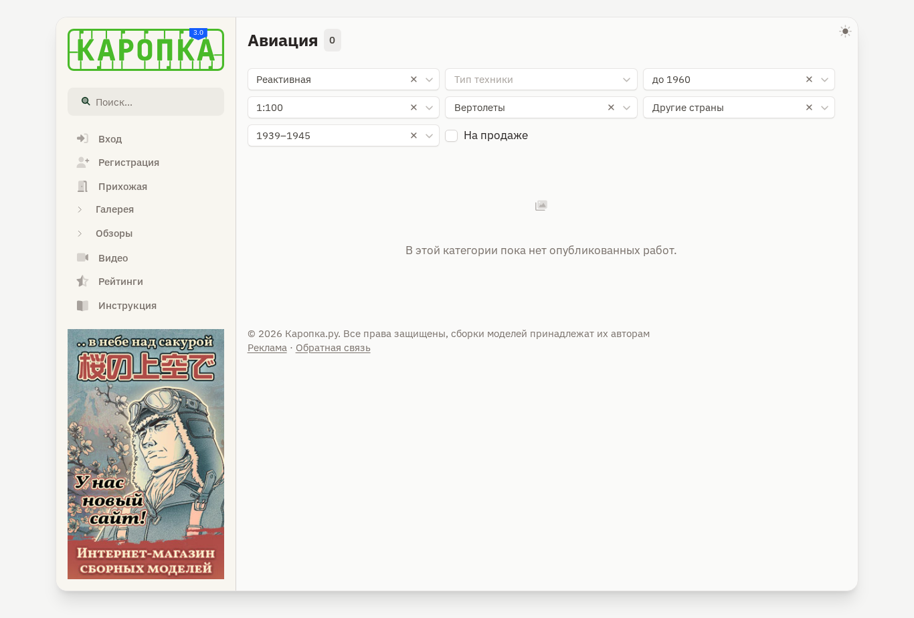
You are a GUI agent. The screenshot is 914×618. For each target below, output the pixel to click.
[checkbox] (451, 136)
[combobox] (344, 79)
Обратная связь (333, 347)
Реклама (267, 347)
